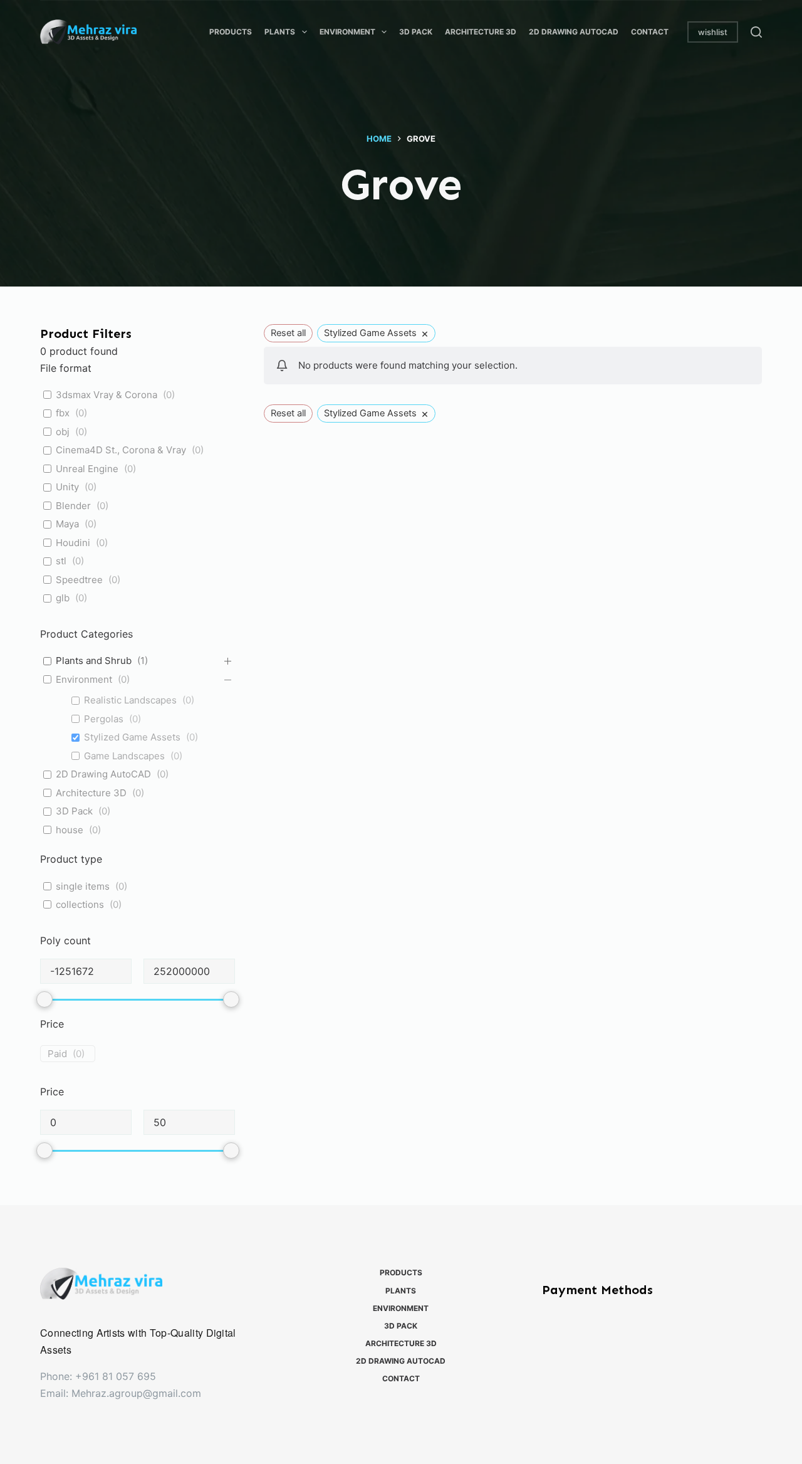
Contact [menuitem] (650, 31)
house (69, 830)
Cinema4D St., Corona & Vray (121, 450)
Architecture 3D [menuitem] (480, 31)
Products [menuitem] (230, 31)
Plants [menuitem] (279, 31)
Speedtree (79, 580)
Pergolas (103, 719)
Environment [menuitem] (347, 31)
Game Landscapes (124, 756)
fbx (63, 413)
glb (63, 598)
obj (63, 432)
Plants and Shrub (94, 660)
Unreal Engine (87, 469)
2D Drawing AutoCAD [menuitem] (573, 31)
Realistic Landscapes (130, 700)
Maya (67, 524)
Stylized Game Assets (132, 737)
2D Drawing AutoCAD (103, 774)
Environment (84, 679)
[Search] (756, 32)
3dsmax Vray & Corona (106, 395)
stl (61, 561)
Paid (57, 1054)
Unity (67, 487)
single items (83, 886)
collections (80, 904)
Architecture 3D (91, 793)
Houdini (73, 543)
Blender (73, 506)
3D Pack (74, 811)
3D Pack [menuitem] (415, 31)
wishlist (712, 32)
